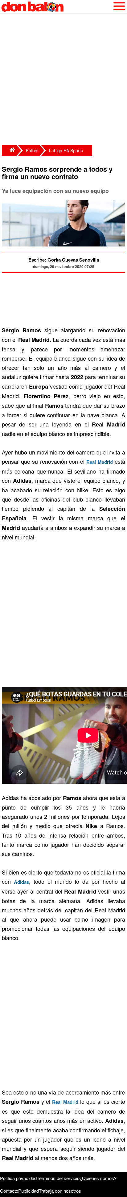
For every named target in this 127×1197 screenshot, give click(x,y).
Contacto (9, 1190)
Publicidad (28, 1190)
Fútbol (32, 150)
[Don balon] (56, 7)
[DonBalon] (9, 150)
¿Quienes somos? (98, 1178)
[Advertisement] (63, 80)
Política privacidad (18, 1178)
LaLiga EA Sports (66, 150)
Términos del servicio (58, 1178)
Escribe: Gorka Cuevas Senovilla (63, 259)
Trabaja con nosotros (60, 1190)
